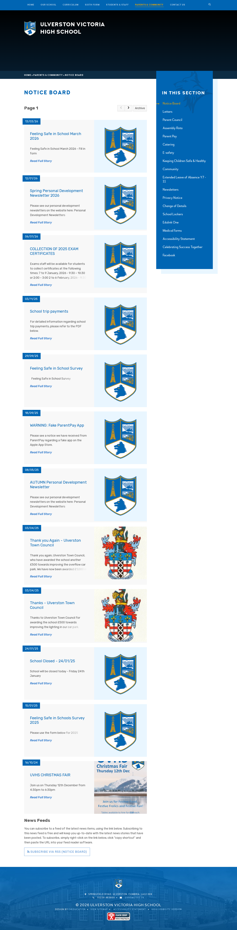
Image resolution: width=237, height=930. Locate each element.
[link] (121, 108)
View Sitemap (99, 909)
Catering (168, 144)
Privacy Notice (172, 198)
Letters (167, 112)
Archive (140, 108)
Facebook (169, 255)
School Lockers (173, 214)
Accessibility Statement (179, 239)
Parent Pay (170, 136)
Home (27, 75)
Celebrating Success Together (182, 247)
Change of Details (174, 206)
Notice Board (74, 75)
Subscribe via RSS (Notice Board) (58, 852)
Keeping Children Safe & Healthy (184, 161)
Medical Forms (172, 231)
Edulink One (171, 222)
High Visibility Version (167, 909)
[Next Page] (128, 108)
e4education (77, 909)
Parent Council (172, 120)
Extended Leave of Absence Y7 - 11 (184, 179)
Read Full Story (41, 161)
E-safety (168, 153)
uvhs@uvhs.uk (134, 897)
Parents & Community (48, 75)
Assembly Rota (173, 128)
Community (170, 169)
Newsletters (170, 190)
